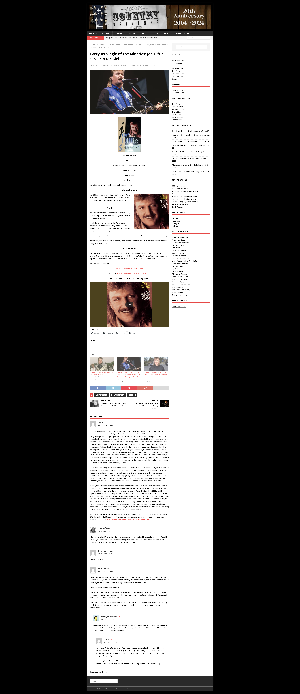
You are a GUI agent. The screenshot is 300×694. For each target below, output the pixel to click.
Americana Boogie (179, 240)
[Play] (129, 304)
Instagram (176, 223)
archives (106, 33)
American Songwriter (180, 237)
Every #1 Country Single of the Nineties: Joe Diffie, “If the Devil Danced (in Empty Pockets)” (128, 374)
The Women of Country (181, 290)
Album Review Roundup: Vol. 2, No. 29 (194, 131)
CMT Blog (176, 248)
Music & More (177, 271)
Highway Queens (178, 266)
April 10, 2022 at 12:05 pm (109, 619)
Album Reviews (178, 194)
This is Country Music (180, 295)
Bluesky (175, 218)
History (131, 33)
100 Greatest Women (180, 189)
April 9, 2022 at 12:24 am (105, 425)
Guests (174, 79)
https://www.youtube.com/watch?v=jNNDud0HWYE (128, 519)
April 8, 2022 (97, 65)
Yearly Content (183, 33)
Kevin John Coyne (110, 65)
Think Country (177, 292)
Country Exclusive (178, 253)
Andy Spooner (101, 395)
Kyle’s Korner (177, 269)
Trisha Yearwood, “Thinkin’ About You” (133, 273)
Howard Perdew (117, 395)
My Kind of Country (179, 274)
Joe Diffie (132, 395)
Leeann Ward (104, 528)
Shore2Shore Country (180, 277)
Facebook (176, 221)
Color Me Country (179, 250)
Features (119, 33)
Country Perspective (179, 256)
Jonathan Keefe (178, 74)
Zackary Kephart (178, 109)
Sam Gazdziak (177, 76)
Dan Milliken (176, 66)
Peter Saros (176, 114)
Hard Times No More (180, 263)
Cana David (176, 145)
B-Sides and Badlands (180, 243)
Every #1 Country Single (110, 45)
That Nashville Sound (180, 279)
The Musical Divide (179, 287)
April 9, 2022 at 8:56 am (105, 554)
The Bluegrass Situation (181, 284)
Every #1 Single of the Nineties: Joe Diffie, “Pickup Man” (101, 373)
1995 (122, 65)
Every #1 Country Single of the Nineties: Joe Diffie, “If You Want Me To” (156, 374)
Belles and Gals (178, 245)
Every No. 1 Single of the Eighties (184, 196)
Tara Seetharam (178, 68)
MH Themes (131, 689)
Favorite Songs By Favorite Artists (185, 202)
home (142, 33)
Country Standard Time (181, 258)
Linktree (175, 226)
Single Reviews (177, 207)
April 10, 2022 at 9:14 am (105, 571)
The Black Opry (178, 282)
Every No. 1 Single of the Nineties (129, 268)
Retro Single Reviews (180, 204)
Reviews (167, 33)
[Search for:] (198, 38)
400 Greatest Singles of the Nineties (185, 191)
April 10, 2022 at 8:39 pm (111, 642)
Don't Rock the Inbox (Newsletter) (185, 261)
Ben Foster (176, 71)
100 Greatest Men (179, 186)
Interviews (154, 33)
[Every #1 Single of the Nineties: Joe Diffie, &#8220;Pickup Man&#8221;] (102, 364)
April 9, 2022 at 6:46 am (105, 531)
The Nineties (129, 45)
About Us (93, 33)
